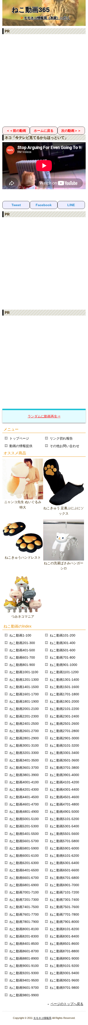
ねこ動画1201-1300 (24, 679)
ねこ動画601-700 (22, 657)
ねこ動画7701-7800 (64, 914)
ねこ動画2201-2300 (24, 716)
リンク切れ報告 (61, 438)
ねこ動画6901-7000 (64, 885)
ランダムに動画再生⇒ (44, 416)
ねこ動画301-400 (62, 643)
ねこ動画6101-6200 (64, 855)
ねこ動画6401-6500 (24, 870)
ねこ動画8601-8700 (24, 951)
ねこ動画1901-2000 (64, 701)
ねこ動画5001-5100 (24, 819)
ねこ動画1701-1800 (64, 694)
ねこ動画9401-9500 (24, 980)
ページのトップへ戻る (66, 1004)
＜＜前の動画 (16, 130)
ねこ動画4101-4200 (64, 782)
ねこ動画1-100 (20, 635)
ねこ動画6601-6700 (24, 878)
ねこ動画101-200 (62, 635)
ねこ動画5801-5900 (24, 848)
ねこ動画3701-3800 (64, 767)
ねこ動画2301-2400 (64, 716)
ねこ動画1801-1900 (24, 701)
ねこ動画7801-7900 (24, 922)
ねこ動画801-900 (22, 665)
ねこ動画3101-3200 (64, 745)
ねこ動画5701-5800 (64, 841)
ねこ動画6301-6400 (64, 863)
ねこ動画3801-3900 (24, 775)
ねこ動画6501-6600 (64, 870)
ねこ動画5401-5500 (24, 834)
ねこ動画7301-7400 (64, 899)
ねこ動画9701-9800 (64, 987)
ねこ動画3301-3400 (64, 753)
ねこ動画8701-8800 (64, 951)
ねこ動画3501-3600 (64, 760)
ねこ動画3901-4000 (64, 775)
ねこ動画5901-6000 (64, 848)
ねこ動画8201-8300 (24, 936)
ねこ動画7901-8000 (64, 922)
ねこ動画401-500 (22, 650)
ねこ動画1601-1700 (24, 694)
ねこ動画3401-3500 (24, 760)
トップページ (19, 438)
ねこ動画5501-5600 (64, 834)
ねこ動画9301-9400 (64, 973)
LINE (71, 205)
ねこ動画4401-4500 (24, 797)
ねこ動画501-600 (62, 650)
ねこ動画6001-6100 (24, 855)
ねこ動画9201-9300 (24, 973)
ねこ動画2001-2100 (24, 709)
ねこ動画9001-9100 (24, 966)
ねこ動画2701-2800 (64, 731)
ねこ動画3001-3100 (24, 745)
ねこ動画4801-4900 (24, 811)
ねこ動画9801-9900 (24, 995)
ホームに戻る (44, 130)
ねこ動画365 (31, 9)
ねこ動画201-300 (22, 643)
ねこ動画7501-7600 (64, 907)
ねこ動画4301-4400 (64, 789)
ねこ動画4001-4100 (24, 782)
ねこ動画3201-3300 (24, 753)
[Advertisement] (44, 80)
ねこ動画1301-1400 (64, 679)
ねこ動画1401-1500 (24, 687)
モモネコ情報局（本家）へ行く (47, 18)
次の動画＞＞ (71, 130)
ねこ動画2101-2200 (64, 709)
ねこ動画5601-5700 (24, 841)
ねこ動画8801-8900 (24, 958)
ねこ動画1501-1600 (64, 687)
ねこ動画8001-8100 (24, 929)
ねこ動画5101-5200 (64, 819)
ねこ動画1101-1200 (64, 672)
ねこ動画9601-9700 (24, 987)
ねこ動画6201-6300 (24, 863)
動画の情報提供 (20, 446)
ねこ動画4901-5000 (64, 811)
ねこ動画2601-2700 (24, 731)
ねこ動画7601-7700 (24, 914)
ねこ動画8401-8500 (24, 943)
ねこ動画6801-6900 (24, 885)
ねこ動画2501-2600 (64, 723)
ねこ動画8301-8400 (64, 936)
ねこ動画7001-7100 (24, 892)
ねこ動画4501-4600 (64, 797)
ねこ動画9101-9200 (64, 966)
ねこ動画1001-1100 (23, 672)
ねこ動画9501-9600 (64, 980)
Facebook (44, 205)
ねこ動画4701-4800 (64, 804)
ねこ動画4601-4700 (24, 804)
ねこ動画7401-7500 (24, 907)
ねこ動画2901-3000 (64, 738)
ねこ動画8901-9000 (64, 958)
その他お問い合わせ (64, 446)
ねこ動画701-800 (62, 657)
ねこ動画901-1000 (63, 665)
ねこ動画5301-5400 (64, 826)
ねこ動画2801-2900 (24, 738)
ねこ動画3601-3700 (24, 767)
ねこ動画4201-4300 (24, 789)
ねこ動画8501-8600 (64, 943)
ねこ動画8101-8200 (64, 929)
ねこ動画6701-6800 (64, 878)
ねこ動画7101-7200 (64, 892)
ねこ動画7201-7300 (24, 899)
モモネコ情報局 (42, 1018)
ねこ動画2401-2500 (24, 723)
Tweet (16, 205)
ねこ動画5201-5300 (24, 826)
